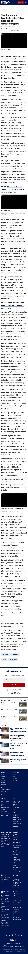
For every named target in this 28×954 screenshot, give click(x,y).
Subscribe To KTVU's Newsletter (16, 912)
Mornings (16, 772)
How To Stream (17, 893)
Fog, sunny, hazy (5, 210)
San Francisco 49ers (16, 805)
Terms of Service (15, 693)
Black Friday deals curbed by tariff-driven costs (8, 717)
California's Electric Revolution (15, 836)
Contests (15, 778)
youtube (9, 935)
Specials (15, 832)
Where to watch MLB (5, 902)
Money (3, 875)
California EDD (5, 834)
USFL (14, 828)
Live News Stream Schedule (17, 906)
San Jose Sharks (17, 823)
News (4, 659)
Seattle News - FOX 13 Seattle (16, 886)
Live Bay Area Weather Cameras (4, 804)
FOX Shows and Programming (17, 901)
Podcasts (3, 788)
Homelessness (5, 836)
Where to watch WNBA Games (5, 923)
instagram (15, 935)
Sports (15, 799)
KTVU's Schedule (17, 904)
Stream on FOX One (5, 892)
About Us (16, 891)
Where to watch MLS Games (5, 926)
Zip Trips (15, 774)
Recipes (15, 780)
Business (3, 784)
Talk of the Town (17, 852)
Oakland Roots (16, 817)
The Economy (4, 879)
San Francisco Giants (16, 811)
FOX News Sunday (4, 792)
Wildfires (11, 28)
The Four (15, 839)
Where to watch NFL (5, 895)
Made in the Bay (17, 845)
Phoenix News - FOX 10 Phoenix (17, 883)
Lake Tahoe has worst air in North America (12, 508)
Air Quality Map (5, 807)
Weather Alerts (5, 801)
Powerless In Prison (4, 840)
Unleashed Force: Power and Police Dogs (5, 845)
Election (3, 795)
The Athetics (16, 821)
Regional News (16, 876)
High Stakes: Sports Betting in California (17, 842)
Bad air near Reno (5, 49)
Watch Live (20, 2)
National (3, 776)
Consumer (3, 786)
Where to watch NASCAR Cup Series (5, 906)
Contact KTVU (16, 899)
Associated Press (5, 28)
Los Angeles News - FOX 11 (16, 879)
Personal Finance (5, 877)
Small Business (5, 881)
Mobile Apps (16, 909)
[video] (23, 704)
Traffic (14, 776)
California (15, 654)
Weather (4, 799)
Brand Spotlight (17, 871)
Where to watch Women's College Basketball (5, 919)
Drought (3, 780)
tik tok (18, 935)
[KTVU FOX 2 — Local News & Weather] (5, 2)
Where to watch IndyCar (5, 910)
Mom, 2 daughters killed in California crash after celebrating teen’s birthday (18, 729)
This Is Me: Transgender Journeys (16, 856)
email (6, 935)
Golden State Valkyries (16, 814)
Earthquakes (4, 811)
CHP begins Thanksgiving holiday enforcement (9, 710)
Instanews (13, 659)
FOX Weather (4, 817)
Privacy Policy (15, 692)
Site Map (15, 915)
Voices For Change (15, 864)
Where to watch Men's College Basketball (5, 914)
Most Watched (6, 700)
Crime (2, 778)
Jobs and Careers (17, 897)
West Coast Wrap (5, 789)
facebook (12, 935)
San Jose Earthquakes (16, 825)
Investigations (6, 832)
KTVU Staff (15, 895)
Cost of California (5, 838)
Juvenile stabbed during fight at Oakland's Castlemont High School (17, 754)
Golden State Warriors (16, 808)
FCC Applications (17, 919)
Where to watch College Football (5, 899)
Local (2, 774)
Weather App (4, 815)
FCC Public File (16, 917)
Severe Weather (5, 813)
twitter (21, 935)
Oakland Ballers (17, 819)
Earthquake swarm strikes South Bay (9, 703)
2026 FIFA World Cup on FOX (17, 801)
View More (22, 700)
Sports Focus (16, 851)
